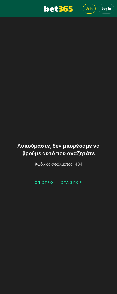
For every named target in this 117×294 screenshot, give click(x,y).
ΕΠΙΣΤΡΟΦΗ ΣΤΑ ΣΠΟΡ (58, 182)
